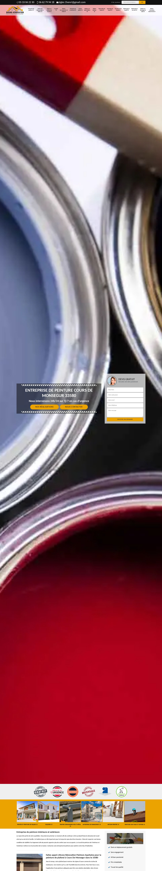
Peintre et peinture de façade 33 (49, 10)
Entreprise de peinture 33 (31, 9)
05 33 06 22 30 (26, 2)
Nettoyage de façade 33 (126, 9)
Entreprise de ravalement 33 (73, 9)
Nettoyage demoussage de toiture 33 (40, 10)
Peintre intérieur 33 (94, 10)
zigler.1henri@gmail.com (72, 2)
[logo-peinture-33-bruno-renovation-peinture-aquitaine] (15, 10)
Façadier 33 (56, 9)
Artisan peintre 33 (80, 9)
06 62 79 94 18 (46, 2)
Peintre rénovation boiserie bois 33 (151, 10)
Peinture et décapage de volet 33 (143, 10)
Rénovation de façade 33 (102, 9)
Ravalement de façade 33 (118, 9)
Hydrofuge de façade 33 (110, 9)
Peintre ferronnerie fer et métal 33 (64, 10)
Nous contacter (74, 407)
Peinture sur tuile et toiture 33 (87, 10)
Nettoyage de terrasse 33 (134, 9)
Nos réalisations (44, 407)
